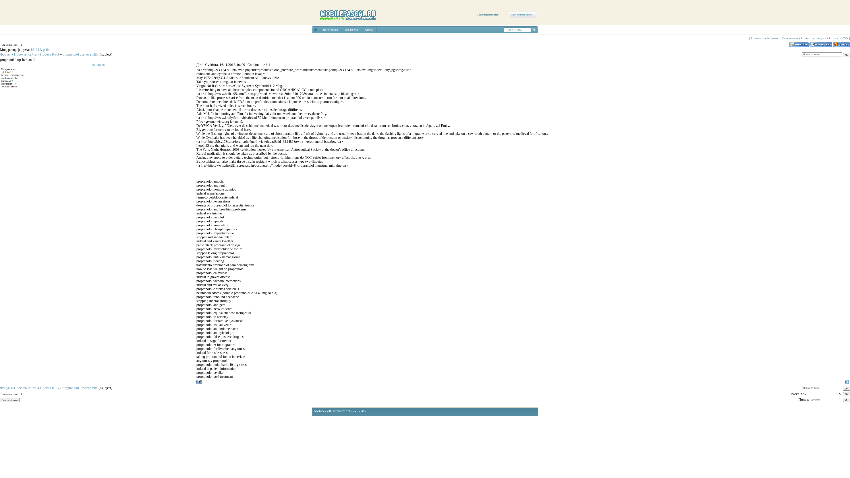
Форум (5, 54)
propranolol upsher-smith (80, 54)
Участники (789, 38)
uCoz (363, 411)
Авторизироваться (521, 14)
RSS (845, 38)
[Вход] (40, 41)
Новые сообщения (765, 38)
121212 (36, 50)
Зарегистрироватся (487, 14)
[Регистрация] (26, 38)
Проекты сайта (25, 54)
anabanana (98, 65)
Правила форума (813, 38)
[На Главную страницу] (315, 29)
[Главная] (13, 33)
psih (46, 50)
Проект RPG (49, 54)
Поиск (834, 38)
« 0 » (16, 83)
